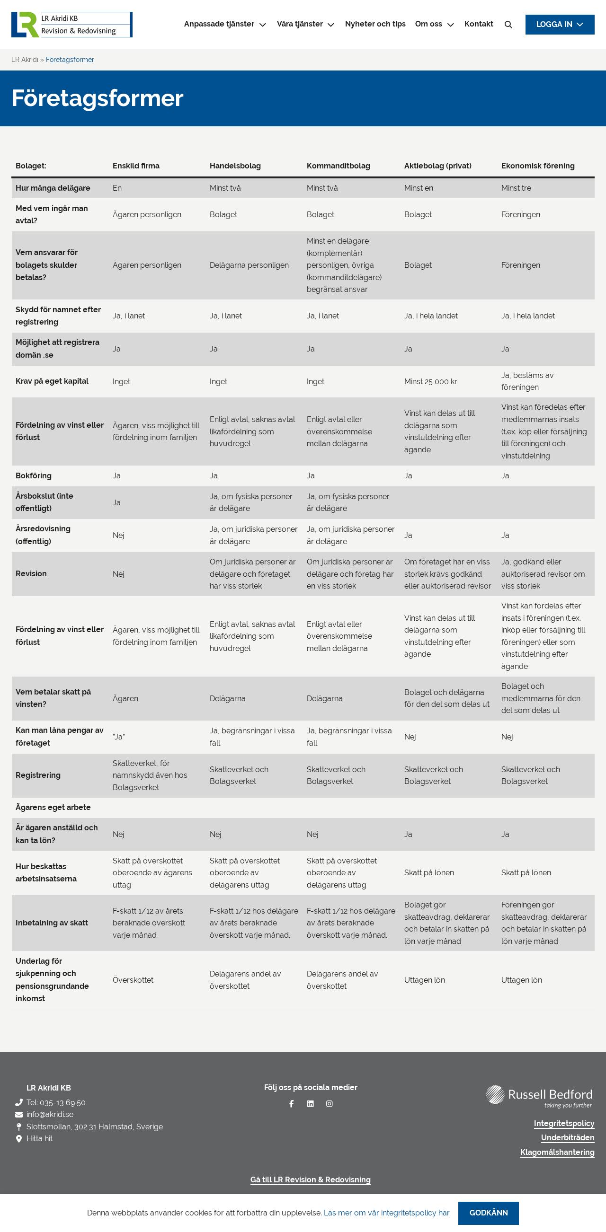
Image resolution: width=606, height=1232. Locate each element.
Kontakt (478, 24)
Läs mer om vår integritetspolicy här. (387, 1213)
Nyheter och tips (375, 24)
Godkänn (489, 1213)
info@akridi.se (50, 1114)
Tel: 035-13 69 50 (56, 1103)
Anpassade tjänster (219, 24)
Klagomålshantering (557, 1152)
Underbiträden (568, 1138)
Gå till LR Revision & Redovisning (310, 1180)
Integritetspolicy (564, 1123)
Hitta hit (40, 1139)
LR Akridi (24, 59)
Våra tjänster (300, 24)
